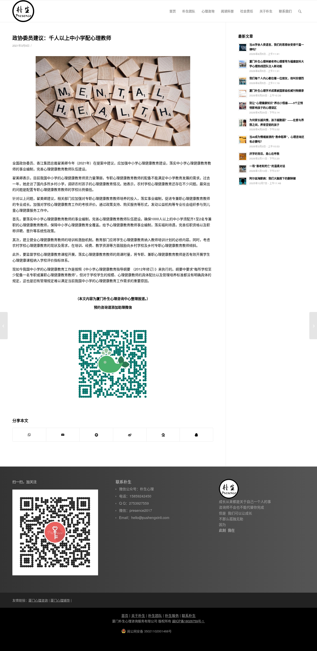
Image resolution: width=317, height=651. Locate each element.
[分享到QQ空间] (96, 435)
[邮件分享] (62, 435)
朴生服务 (172, 615)
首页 (124, 615)
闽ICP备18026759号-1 (188, 621)
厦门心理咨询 (38, 600)
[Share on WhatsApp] (29, 435)
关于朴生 (138, 615)
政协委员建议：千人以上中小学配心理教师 (61, 37)
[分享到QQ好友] (196, 435)
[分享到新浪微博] (129, 435)
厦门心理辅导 (60, 600)
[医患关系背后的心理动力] (4, 325)
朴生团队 (155, 615)
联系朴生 (189, 615)
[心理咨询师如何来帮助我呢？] (313, 325)
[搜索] (300, 11)
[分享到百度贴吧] (163, 435)
